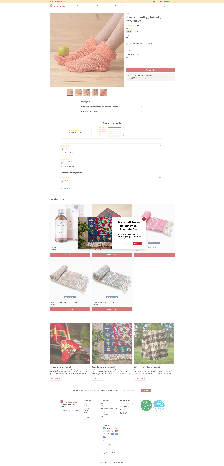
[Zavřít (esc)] (144, 219)
